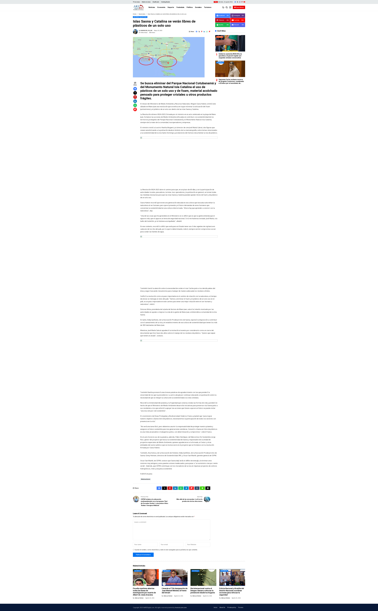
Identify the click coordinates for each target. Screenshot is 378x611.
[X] (237, 1)
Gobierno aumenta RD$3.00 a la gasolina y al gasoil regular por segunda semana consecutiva (230, 56)
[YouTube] (244, 1)
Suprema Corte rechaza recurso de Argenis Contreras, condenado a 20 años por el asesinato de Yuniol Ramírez (231, 82)
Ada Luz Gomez (139, 598)
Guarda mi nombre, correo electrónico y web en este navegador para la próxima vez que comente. (166, 550)
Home (134, 14)
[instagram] (239, 2)
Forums (240, 607)
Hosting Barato (165, 2)
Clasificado (155, 2)
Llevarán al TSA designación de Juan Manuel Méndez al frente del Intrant (174, 590)
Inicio (215, 607)
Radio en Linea (146, 2)
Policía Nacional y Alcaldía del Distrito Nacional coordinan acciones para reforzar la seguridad (231, 591)
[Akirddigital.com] (138, 7)
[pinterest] (242, 2)
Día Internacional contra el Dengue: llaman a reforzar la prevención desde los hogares (202, 590)
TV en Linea (136, 2)
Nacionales (142, 14)
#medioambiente (145, 479)
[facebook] (235, 2)
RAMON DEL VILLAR (146, 30)
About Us (222, 607)
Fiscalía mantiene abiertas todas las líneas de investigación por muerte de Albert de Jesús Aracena (144, 591)
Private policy (231, 607)
